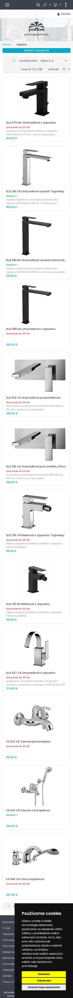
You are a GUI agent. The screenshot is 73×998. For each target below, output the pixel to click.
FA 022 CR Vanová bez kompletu (28, 742)
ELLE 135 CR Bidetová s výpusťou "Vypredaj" (35, 535)
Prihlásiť (65, 14)
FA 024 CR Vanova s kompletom (28, 810)
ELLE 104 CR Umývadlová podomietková (33, 398)
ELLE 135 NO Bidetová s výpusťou (28, 604)
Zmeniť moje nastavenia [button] (44, 987)
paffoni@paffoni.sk (36, 34)
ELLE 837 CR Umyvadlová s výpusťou (30, 673)
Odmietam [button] (44, 980)
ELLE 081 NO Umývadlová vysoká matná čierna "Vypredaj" (36, 260)
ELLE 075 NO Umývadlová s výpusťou (31, 123)
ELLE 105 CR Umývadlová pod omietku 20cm (36, 466)
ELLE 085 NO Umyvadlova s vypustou (31, 329)
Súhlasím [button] (44, 974)
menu (8, 4)
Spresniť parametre (36, 50)
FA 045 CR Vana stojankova (25, 879)
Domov (7, 44)
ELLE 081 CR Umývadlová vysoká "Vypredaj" (35, 191)
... (64, 4)
